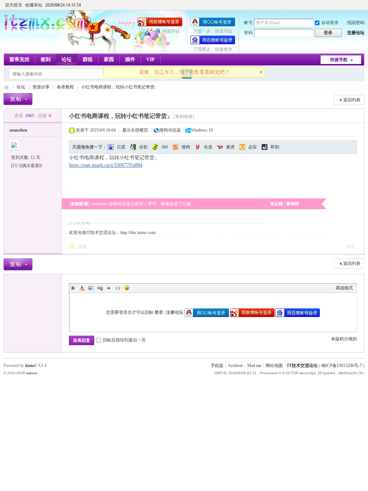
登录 (159, 312)
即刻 (275, 147)
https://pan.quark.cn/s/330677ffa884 (105, 165)
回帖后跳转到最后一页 (124, 340)
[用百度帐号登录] (212, 42)
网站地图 (274, 365)
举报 (350, 246)
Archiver (235, 365)
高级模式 (344, 287)
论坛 (66, 59)
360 (164, 147)
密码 (248, 32)
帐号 (248, 22)
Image (91, 288)
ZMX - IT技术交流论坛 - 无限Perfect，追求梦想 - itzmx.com (6, 87)
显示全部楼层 (135, 130)
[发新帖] (18, 99)
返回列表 (351, 99)
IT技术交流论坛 (302, 365)
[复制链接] (184, 116)
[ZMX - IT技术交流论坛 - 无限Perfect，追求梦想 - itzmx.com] (46, 31)
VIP (150, 59)
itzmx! (31, 365)
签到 (46, 59)
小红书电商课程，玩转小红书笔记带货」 (120, 87)
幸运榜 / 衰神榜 (284, 203)
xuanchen (18, 130)
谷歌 (143, 147)
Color (82, 288)
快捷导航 (339, 59)
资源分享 (41, 87)
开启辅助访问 (362, 5)
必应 (252, 147)
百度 (121, 147)
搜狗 (185, 147)
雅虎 (230, 147)
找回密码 (355, 22)
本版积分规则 (344, 338)
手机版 (217, 365)
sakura (31, 373)
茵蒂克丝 (19, 59)
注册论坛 (355, 32)
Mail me (254, 365)
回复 (82, 246)
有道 (208, 147)
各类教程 (65, 87)
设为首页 (13, 5)
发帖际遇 (79, 203)
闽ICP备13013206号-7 (341, 365)
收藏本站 (33, 5)
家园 (109, 59)
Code (117, 288)
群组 (88, 59)
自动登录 (330, 22)
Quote (108, 288)
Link (100, 288)
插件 (130, 59)
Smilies (126, 288)
